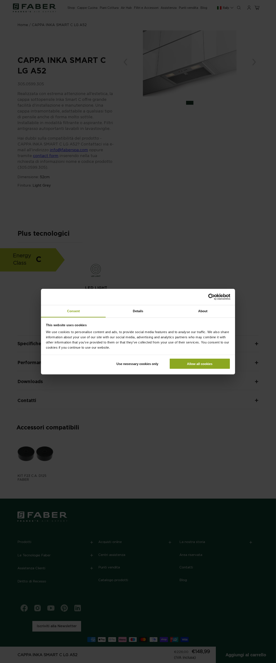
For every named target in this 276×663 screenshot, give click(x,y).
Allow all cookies (199, 364)
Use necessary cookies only (137, 364)
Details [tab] (138, 311)
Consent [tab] (73, 311)
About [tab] (202, 311)
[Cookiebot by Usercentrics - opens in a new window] (211, 297)
